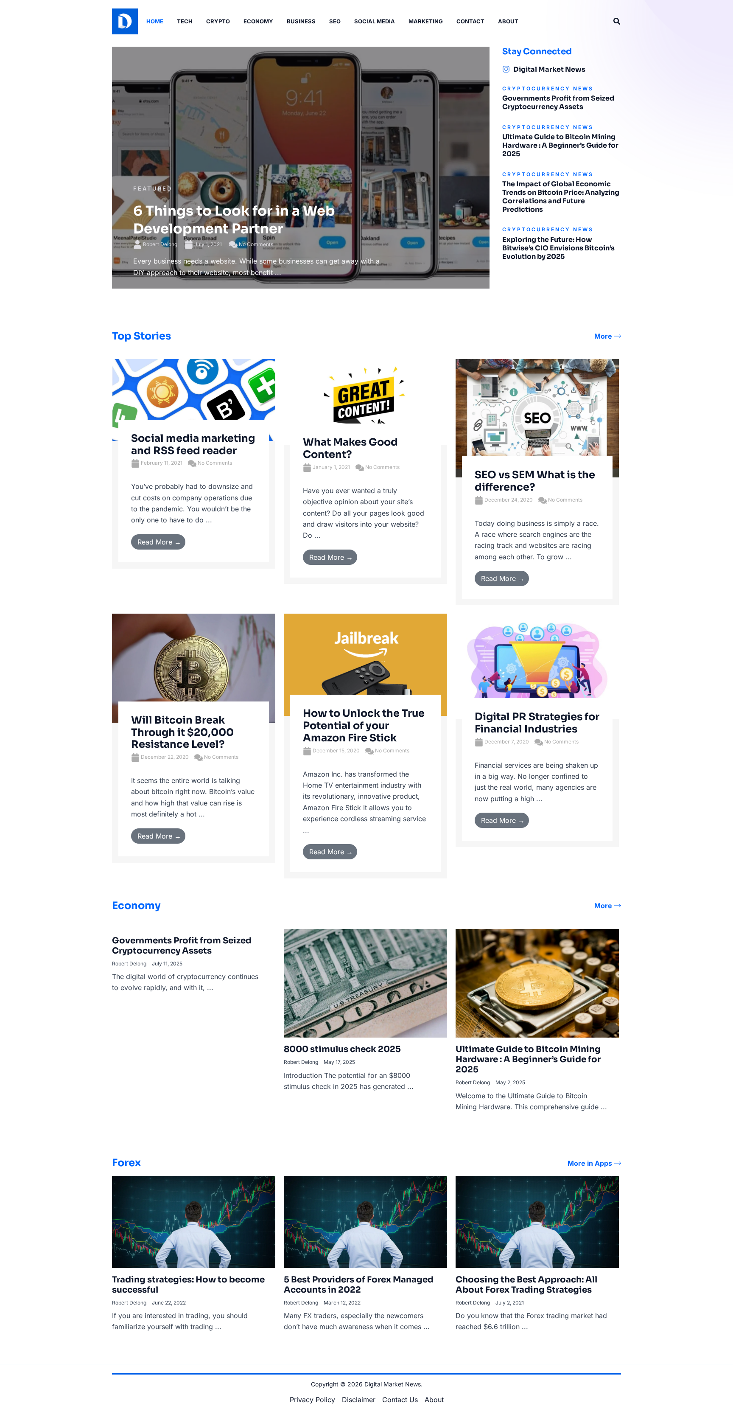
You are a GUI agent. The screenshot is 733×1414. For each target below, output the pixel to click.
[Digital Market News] (506, 69)
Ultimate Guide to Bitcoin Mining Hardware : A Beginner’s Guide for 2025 (560, 145)
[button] (617, 21)
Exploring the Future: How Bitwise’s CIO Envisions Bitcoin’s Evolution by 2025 (558, 248)
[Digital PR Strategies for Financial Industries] (537, 666)
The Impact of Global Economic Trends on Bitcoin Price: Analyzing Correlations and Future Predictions (560, 197)
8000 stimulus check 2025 (342, 1049)
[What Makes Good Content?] (365, 401)
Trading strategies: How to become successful (188, 1284)
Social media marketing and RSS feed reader (193, 444)
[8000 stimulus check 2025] (365, 983)
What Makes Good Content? (350, 448)
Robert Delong (160, 244)
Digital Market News (549, 69)
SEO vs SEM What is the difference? (535, 481)
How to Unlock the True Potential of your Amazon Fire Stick (364, 725)
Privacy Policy (312, 1399)
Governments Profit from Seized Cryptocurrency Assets (558, 102)
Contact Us (400, 1399)
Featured (152, 188)
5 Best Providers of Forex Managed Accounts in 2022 (359, 1284)
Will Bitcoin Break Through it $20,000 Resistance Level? (182, 732)
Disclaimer (358, 1399)
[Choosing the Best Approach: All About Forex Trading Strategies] (537, 1221)
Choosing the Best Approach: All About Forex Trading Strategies (526, 1284)
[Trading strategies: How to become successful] (193, 1221)
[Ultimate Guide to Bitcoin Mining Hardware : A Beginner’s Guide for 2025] (537, 983)
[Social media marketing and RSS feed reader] (193, 399)
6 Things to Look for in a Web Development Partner (234, 219)
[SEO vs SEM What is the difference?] (537, 417)
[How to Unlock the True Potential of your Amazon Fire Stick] (365, 664)
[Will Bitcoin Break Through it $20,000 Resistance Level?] (193, 667)
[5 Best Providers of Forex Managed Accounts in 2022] (365, 1221)
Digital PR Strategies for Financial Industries (537, 722)
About (434, 1399)
